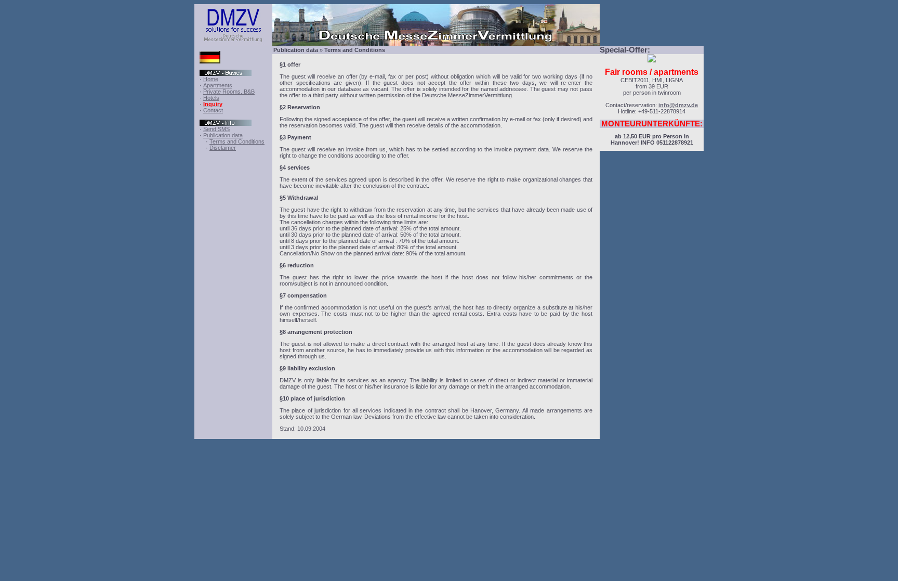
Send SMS (216, 129)
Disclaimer (222, 148)
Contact (213, 110)
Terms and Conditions (237, 141)
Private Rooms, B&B (229, 91)
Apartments (217, 85)
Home (210, 79)
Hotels (211, 98)
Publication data (223, 135)
